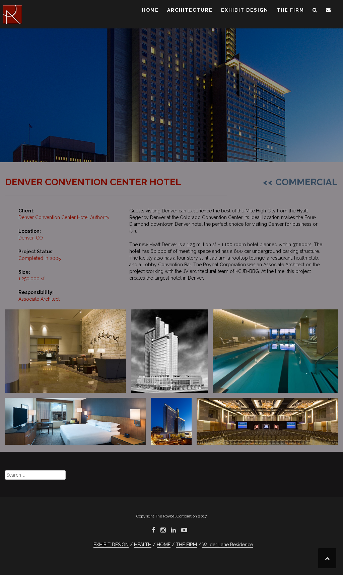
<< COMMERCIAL (300, 182)
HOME (150, 10)
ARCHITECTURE (190, 10)
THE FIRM (290, 10)
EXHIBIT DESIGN (244, 10)
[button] (315, 11)
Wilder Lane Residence (227, 544)
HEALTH (142, 544)
